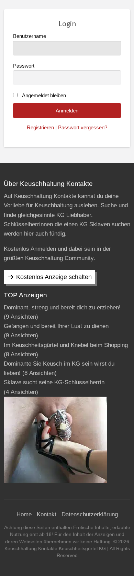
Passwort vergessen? (82, 127)
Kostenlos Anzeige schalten (54, 277)
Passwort (23, 66)
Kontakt (46, 514)
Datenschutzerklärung (90, 514)
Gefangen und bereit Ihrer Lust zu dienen (56, 326)
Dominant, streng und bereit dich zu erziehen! (62, 307)
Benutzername (29, 36)
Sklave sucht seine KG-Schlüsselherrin (54, 382)
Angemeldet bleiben (44, 95)
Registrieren (40, 127)
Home (24, 514)
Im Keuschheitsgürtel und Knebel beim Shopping (66, 345)
